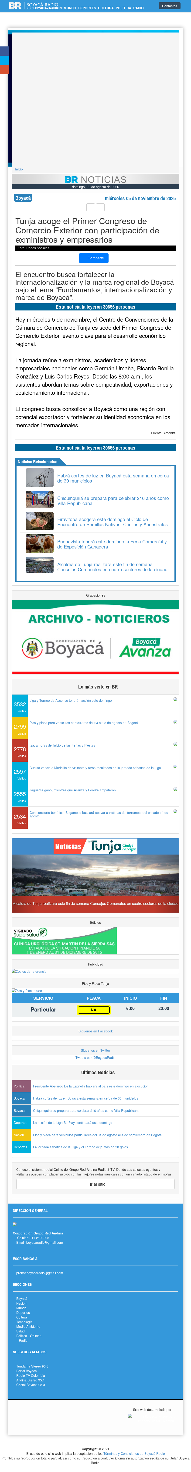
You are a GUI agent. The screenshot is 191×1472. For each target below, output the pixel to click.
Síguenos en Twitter (95, 1050)
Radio (23, 1340)
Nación (21, 1303)
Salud (20, 1331)
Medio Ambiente (28, 1326)
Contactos (169, 5)
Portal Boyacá (26, 1370)
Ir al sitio (97, 1184)
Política (21, 1335)
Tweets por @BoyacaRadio (95, 1057)
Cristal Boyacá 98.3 (30, 1384)
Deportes (23, 1312)
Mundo (21, 1308)
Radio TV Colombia (30, 1375)
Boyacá (21, 1298)
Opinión (35, 1335)
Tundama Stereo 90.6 (32, 1366)
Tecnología (24, 1321)
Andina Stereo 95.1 (30, 1380)
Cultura (21, 1317)
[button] (24, 884)
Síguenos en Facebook (95, 1031)
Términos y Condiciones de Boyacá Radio (134, 1453)
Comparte (95, 258)
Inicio (19, 169)
